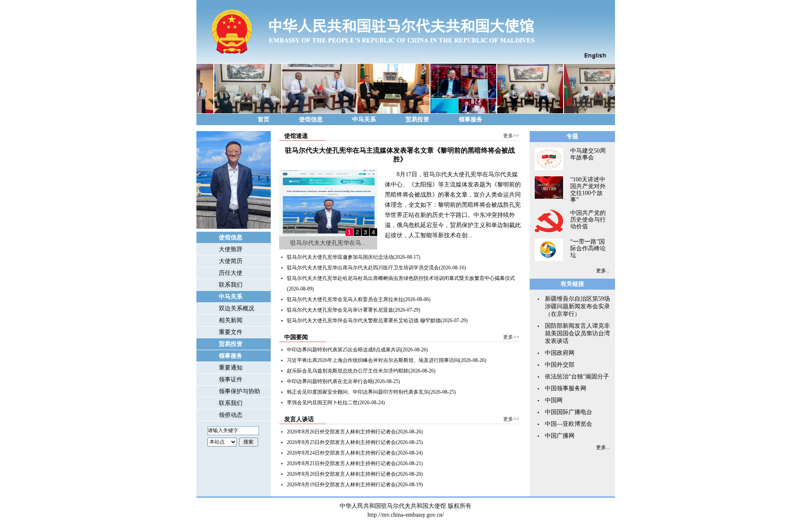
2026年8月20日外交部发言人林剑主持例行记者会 (341, 474)
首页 (263, 119)
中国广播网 (559, 436)
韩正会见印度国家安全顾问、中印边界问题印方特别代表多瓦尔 (358, 392)
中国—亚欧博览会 (568, 424)
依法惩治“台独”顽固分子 (577, 376)
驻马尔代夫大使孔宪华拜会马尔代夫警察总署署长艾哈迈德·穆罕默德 (364, 320)
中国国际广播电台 (568, 412)
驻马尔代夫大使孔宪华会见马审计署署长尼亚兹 (340, 310)
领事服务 (470, 119)
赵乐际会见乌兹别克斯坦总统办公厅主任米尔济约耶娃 (347, 371)
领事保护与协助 (239, 391)
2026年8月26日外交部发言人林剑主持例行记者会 (341, 432)
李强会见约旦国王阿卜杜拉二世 (322, 402)
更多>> (511, 136)
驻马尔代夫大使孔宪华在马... (328, 243)
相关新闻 (230, 320)
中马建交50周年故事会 (588, 154)
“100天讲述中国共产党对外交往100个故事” (588, 189)
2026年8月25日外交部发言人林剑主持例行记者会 (341, 442)
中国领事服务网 (565, 388)
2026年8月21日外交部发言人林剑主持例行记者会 (341, 463)
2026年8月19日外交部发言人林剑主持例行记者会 (341, 485)
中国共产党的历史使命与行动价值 (588, 220)
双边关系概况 (236, 308)
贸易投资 (417, 119)
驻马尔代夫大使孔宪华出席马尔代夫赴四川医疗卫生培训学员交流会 (363, 268)
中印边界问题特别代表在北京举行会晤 (330, 381)
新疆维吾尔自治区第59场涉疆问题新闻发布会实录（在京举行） (577, 306)
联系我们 (230, 285)
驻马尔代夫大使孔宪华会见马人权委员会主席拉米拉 (345, 299)
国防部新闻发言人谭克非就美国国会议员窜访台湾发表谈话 (577, 333)
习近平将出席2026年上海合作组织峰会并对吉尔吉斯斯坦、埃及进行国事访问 (373, 360)
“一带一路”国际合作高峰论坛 (588, 248)
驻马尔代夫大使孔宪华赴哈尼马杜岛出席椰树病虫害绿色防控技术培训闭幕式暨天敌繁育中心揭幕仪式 (401, 278)
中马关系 (364, 119)
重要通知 (230, 367)
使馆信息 (311, 119)
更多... (603, 271)
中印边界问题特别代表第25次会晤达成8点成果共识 (344, 350)
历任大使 (230, 273)
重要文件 (230, 332)
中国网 (554, 400)
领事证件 (230, 379)
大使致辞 (230, 249)
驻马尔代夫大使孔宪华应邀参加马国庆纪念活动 (340, 257)
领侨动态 (230, 415)
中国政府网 (559, 353)
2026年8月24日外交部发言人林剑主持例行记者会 (341, 453)
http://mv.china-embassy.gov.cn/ (405, 515)
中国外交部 (559, 365)
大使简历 (230, 261)
